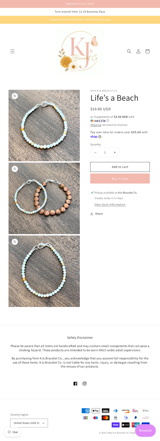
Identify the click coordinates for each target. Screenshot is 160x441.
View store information (110, 204)
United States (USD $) (26, 423)
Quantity (95, 144)
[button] (12, 51)
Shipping (95, 124)
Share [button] (99, 213)
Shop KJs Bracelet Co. (118, 432)
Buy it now (120, 179)
